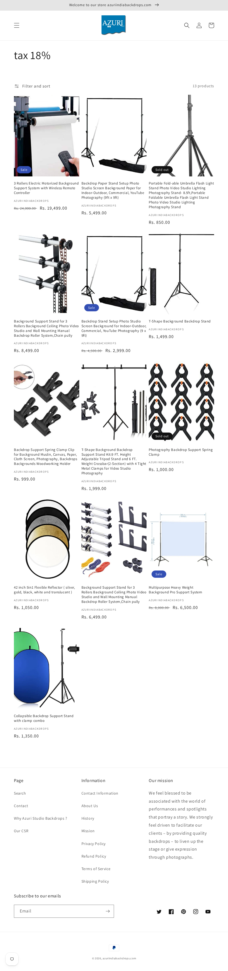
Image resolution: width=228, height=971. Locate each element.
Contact (21, 805)
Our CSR (21, 830)
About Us (89, 805)
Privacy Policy (93, 843)
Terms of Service (96, 868)
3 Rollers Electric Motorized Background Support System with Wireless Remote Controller (46, 188)
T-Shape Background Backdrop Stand (180, 321)
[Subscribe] (107, 911)
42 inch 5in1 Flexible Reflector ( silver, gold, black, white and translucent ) (44, 589)
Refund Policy (93, 856)
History (87, 818)
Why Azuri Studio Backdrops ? (40, 818)
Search (20, 793)
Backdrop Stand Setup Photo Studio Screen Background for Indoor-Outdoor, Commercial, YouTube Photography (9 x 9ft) (114, 328)
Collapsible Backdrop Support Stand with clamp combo (43, 718)
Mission (88, 830)
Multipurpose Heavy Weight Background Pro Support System (175, 589)
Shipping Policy (95, 881)
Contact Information (99, 793)
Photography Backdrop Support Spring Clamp (181, 452)
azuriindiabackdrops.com (119, 958)
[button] (17, 25)
